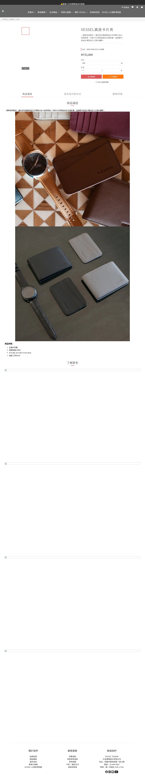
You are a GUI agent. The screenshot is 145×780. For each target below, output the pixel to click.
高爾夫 (31, 12)
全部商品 (5, 19)
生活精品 (53, 12)
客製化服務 (66, 12)
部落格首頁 (95, 12)
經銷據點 (33, 759)
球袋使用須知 (72, 759)
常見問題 (72, 761)
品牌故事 (33, 756)
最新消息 (33, 761)
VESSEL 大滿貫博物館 (111, 12)
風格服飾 (41, 12)
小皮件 (17, 19)
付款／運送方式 (72, 764)
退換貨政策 (72, 767)
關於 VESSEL (80, 12)
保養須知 (72, 756)
